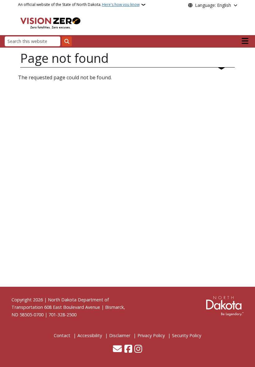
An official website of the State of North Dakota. (79, 4)
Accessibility (89, 335)
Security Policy (186, 335)
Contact (62, 335)
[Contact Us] (117, 349)
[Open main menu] (245, 41)
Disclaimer (119, 335)
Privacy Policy (151, 335)
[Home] (50, 22)
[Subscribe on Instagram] (138, 349)
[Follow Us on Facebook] (128, 349)
